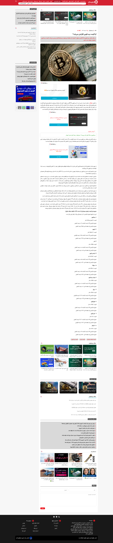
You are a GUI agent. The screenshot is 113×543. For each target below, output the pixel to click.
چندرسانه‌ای (24, 1)
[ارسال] (79, 30)
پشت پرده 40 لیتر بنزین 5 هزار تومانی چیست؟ (26, 71)
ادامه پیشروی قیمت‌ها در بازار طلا (28, 81)
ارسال (43, 508)
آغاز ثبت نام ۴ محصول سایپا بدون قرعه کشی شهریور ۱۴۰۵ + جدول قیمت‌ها (80, 442)
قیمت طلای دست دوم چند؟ (29, 74)
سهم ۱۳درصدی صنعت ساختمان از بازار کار (26, 23)
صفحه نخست (82, 1)
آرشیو (56, 528)
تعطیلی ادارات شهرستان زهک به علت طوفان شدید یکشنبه (83, 444)
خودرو (47, 1)
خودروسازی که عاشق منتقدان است (88, 433)
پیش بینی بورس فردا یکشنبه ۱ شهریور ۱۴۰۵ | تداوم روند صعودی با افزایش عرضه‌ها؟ (78, 423)
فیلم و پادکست (22, 3)
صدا (32, 3)
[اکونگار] (92, 2)
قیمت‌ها (24, 531)
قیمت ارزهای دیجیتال (91, 339)
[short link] (80, 30)
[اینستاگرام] (56, 517)
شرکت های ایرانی (57, 1)
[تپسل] (41, 83)
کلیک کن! (59, 156)
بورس (51, 1)
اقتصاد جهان (71, 1)
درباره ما (56, 526)
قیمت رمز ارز (82, 339)
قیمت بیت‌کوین (74, 339)
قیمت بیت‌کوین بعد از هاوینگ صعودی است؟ (68, 391)
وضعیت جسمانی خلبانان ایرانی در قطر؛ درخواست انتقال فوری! (82, 447)
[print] (78, 30)
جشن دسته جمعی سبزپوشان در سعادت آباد (86, 426)
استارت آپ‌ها (30, 1)
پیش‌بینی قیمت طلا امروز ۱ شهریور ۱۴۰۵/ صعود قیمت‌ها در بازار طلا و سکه (80, 440)
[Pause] (70, 98)
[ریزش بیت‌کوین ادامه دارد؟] (49, 387)
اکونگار (91, 103)
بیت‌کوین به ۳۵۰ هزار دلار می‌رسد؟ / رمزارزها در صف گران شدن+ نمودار (88, 391)
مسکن (44, 1)
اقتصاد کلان (76, 1)
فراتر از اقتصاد (65, 1)
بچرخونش (54, 98)
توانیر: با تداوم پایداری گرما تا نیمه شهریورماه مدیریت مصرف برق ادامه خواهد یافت (78, 435)
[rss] (59, 517)
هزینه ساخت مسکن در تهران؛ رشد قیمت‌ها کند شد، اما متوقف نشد (81, 430)
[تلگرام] (54, 517)
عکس (28, 3)
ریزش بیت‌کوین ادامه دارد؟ (52, 391)
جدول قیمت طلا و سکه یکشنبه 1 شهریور (87, 428)
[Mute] (72, 98)
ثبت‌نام (58, 125)
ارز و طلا (40, 1)
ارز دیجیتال (36, 1)
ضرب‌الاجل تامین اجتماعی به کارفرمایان (87, 437)
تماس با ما (56, 523)
